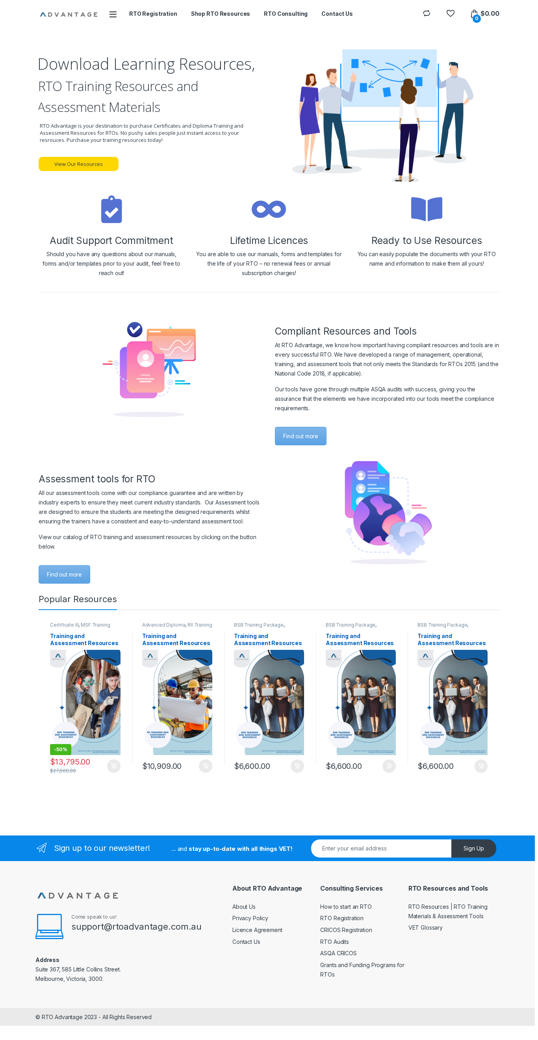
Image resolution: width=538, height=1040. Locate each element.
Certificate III (64, 625)
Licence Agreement (257, 930)
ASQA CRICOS (338, 953)
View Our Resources (78, 163)
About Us (244, 906)
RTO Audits (334, 941)
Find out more (300, 436)
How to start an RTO (345, 906)
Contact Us (337, 13)
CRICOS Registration (346, 930)
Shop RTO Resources (220, 13)
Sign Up (474, 848)
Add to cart (114, 766)
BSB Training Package (259, 625)
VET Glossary (425, 927)
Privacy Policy (250, 918)
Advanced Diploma (164, 625)
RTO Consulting (286, 13)
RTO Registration (153, 13)
